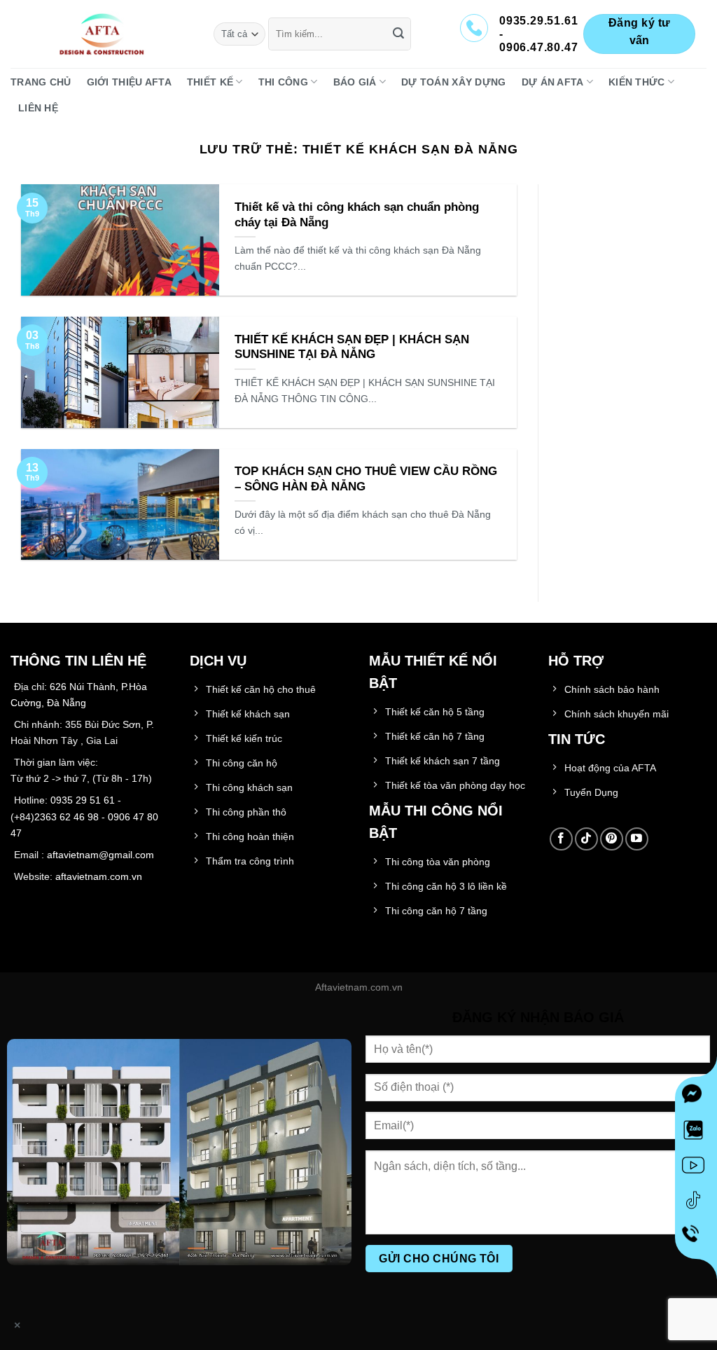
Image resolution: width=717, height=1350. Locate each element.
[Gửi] (398, 34)
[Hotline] (696, 1238)
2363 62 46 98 (66, 816)
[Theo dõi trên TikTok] (586, 838)
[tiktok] (696, 1203)
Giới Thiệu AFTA (129, 82)
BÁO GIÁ (355, 82)
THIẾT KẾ (210, 82)
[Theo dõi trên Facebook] (561, 838)
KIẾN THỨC (636, 82)
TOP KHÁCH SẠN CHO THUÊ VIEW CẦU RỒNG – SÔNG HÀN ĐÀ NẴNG (366, 478)
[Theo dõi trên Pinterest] (611, 838)
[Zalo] (696, 1133)
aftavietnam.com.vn (98, 876)
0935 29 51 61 (82, 800)
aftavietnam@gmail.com (100, 854)
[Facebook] (696, 1098)
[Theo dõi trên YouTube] (636, 838)
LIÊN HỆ (38, 107)
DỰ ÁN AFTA (553, 82)
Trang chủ (41, 82)
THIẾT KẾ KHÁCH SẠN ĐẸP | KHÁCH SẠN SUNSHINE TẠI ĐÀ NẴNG (352, 347)
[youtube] (696, 1168)
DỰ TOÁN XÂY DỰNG (453, 82)
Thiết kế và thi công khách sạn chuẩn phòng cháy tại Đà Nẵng (357, 214)
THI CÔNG (283, 82)
